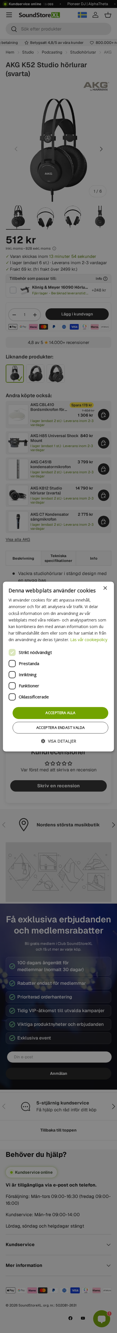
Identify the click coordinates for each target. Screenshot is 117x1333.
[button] (58, 741)
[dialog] (58, 666)
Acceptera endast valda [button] (60, 727)
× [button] (105, 588)
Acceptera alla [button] (60, 712)
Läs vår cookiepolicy (88, 639)
